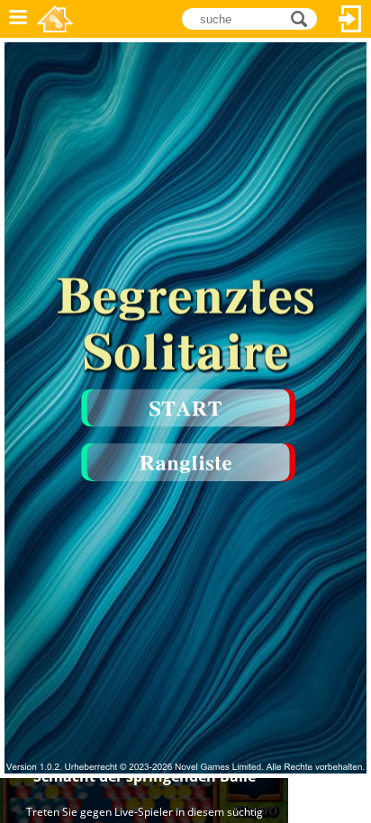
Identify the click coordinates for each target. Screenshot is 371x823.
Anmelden (350, 18)
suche (304, 17)
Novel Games (55, 18)
